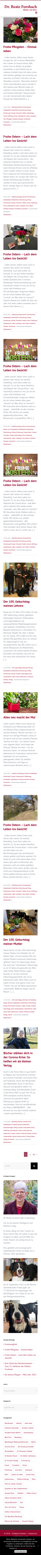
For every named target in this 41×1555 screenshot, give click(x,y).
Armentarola (32, 1000)
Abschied (25, 668)
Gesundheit (26, 1127)
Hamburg (8, 1470)
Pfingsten (9, 119)
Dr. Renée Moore (16, 1125)
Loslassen (33, 116)
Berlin (33, 1442)
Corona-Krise (27, 1122)
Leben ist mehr (17, 1474)
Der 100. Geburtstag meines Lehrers (20, 580)
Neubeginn (6, 779)
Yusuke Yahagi (27, 1521)
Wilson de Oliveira (12, 1521)
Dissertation (9, 1451)
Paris (34, 1479)
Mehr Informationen (25, 1548)
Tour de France (10, 1507)
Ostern (31, 206)
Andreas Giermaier (12, 1428)
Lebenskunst (21, 116)
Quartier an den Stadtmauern (16, 1488)
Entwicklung (23, 110)
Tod (21, 1502)
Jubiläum (28, 1470)
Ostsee (21, 1012)
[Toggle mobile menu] (36, 12)
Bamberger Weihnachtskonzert (16, 1442)
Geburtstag (30, 113)
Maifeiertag (27, 776)
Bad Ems (8, 1437)
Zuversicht (6, 122)
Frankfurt (15, 1465)
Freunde (18, 113)
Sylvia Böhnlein (11, 1502)
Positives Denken (18, 119)
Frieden (24, 113)
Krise (15, 116)
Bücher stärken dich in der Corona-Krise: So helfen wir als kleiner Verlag (20, 1038)
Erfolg (29, 110)
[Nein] (38, 1545)
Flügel (23, 1006)
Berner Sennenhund (24, 107)
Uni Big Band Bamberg (13, 1516)
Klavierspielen (19, 1009)
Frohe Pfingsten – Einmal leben (20, 30)
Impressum (32, 1533)
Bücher (30, 668)
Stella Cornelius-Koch (19, 1136)
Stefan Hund (31, 1493)
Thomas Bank (30, 1136)
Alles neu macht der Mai (20, 702)
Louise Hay (25, 1130)
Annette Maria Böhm (12, 1432)
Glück (5, 116)
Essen (7, 1465)
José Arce (18, 1470)
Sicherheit (27, 119)
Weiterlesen (7, 125)
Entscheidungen (8, 1127)
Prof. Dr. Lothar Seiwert (13, 1484)
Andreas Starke (27, 1428)
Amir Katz (28, 1423)
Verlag (11, 680)
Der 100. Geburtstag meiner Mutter (20, 922)
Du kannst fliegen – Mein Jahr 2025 (20, 1374)
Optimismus (23, 677)
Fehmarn (18, 1006)
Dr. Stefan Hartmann (28, 1456)
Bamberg (15, 107)
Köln (6, 1474)
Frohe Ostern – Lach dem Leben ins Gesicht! (20, 139)
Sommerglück (11, 1344)
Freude (13, 113)
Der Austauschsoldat (26, 1446)
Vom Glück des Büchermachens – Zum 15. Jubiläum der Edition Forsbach (19, 1366)
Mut (4, 119)
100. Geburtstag (17, 668)
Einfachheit (14, 110)
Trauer (21, 1507)
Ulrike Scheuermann (12, 1512)
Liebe (27, 116)
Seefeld (20, 1493)
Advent (19, 1423)
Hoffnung (10, 116)
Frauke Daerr (27, 432)
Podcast (21, 779)
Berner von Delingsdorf (10, 429)
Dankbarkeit (7, 110)
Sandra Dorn (9, 1493)
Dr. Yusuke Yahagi (11, 1460)
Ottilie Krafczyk (23, 1479)
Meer (4, 1012)
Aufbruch (15, 773)
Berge (20, 197)
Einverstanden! (20, 1551)
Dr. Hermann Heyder (24, 1451)
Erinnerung (6, 113)
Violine (10, 1015)
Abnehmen (9, 1423)
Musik (17, 677)
